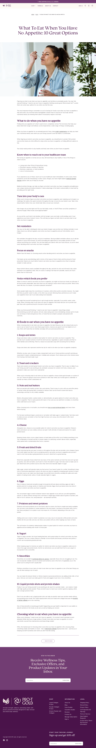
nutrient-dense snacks (27, 268)
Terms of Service (85, 714)
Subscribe (66, 680)
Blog (66, 705)
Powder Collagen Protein (54, 708)
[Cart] (92, 5)
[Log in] (89, 5)
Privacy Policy (84, 707)
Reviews (67, 712)
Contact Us (68, 714)
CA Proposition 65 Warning (85, 710)
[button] (81, 6)
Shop (32, 5)
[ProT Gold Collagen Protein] (18, 701)
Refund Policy (84, 705)
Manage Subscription (71, 717)
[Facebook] (4, 740)
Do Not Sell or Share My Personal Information (86, 722)
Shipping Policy (84, 702)
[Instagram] (7, 740)
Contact (55, 5)
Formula (40, 5)
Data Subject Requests (84, 717)
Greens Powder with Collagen (55, 712)
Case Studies (69, 707)
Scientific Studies (70, 709)
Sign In (67, 719)
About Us (48, 5)
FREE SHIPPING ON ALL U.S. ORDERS (48, 1)
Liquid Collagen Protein (53, 703)
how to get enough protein (45, 300)
